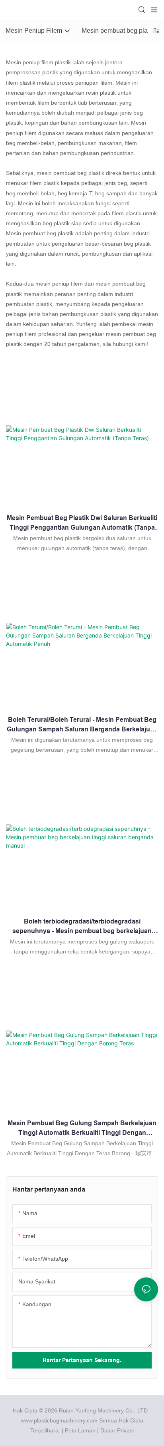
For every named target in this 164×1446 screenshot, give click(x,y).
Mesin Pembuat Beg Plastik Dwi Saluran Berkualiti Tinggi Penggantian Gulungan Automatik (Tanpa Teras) (82, 523)
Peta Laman (80, 1430)
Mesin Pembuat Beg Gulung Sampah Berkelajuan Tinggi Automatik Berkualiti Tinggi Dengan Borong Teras (82, 1129)
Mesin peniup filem (29, 62)
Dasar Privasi (117, 1430)
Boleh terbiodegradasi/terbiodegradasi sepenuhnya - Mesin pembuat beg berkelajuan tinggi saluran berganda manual (82, 927)
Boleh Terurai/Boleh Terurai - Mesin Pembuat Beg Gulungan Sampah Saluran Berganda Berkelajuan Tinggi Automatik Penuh (82, 725)
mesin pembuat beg (62, 173)
